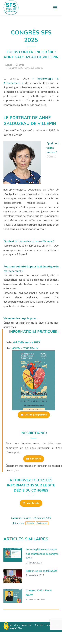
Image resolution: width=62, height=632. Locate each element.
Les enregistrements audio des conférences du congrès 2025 (42, 554)
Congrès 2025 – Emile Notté (38, 592)
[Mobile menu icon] (55, 7)
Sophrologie (42, 523)
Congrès (27, 518)
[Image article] (12, 555)
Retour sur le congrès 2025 (41, 570)
